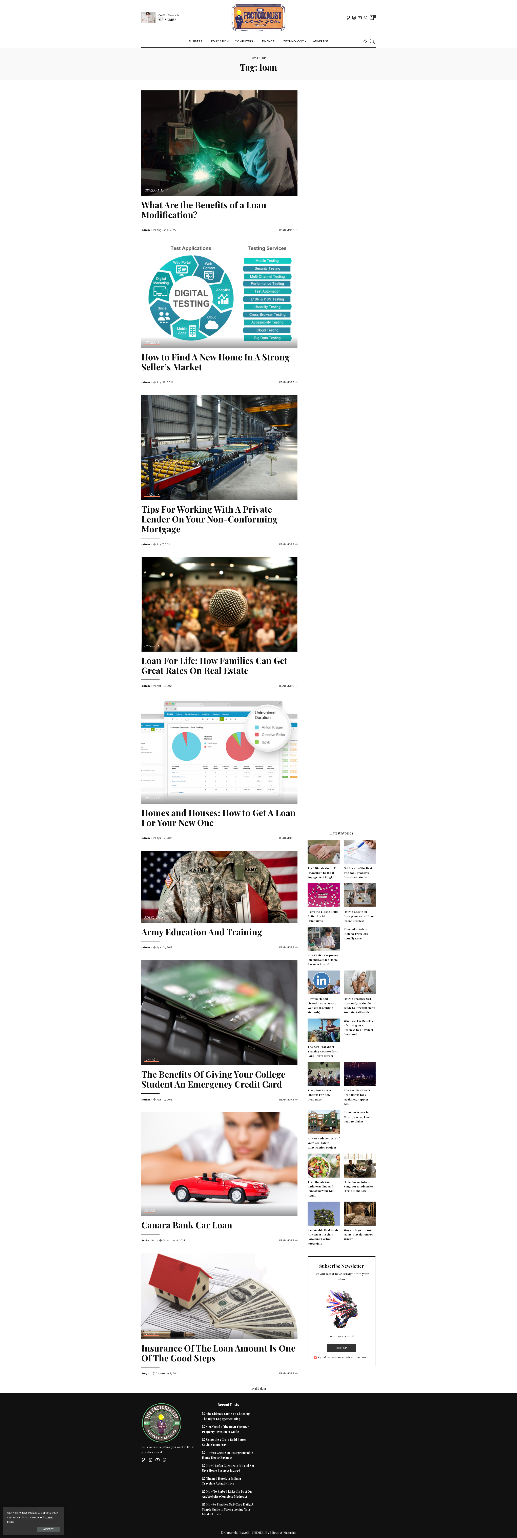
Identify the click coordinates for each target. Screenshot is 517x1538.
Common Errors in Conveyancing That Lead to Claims (357, 1116)
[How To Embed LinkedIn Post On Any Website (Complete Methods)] (323, 982)
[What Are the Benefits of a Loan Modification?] (219, 142)
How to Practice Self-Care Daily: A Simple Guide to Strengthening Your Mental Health (227, 1509)
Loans (149, 1210)
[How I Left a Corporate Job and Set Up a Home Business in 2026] (323, 938)
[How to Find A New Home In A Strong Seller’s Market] (219, 295)
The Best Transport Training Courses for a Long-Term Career (323, 1051)
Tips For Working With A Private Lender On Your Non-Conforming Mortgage (209, 519)
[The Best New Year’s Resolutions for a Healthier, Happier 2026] (360, 1073)
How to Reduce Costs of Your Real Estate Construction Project (323, 1142)
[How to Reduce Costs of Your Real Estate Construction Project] (323, 1121)
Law (164, 190)
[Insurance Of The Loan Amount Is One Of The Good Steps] (219, 1295)
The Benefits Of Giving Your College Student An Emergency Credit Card (213, 1079)
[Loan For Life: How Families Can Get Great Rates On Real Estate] (219, 604)
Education (154, 917)
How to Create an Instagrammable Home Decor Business (359, 916)
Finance (151, 1060)
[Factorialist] (258, 17)
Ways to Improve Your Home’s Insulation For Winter (358, 1234)
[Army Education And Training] (219, 886)
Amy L (145, 1373)
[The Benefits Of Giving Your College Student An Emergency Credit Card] (219, 1012)
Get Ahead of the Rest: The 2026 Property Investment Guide (358, 872)
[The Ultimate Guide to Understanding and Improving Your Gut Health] (323, 1165)
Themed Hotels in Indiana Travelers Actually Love (356, 933)
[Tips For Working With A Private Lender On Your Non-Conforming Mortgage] (219, 447)
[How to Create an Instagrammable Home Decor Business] (360, 895)
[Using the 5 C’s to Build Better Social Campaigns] (323, 895)
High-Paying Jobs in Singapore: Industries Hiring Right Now (358, 1186)
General (152, 190)
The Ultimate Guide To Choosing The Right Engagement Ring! (322, 872)
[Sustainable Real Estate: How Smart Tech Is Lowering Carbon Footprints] (323, 1213)
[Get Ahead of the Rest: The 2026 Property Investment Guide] (360, 851)
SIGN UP (341, 1348)
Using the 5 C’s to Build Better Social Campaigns (323, 916)
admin (145, 230)
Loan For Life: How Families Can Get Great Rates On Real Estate (214, 665)
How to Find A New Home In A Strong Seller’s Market (215, 362)
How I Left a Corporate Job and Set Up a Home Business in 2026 (323, 959)
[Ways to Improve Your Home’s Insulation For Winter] (360, 1213)
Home (254, 58)
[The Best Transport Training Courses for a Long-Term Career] (323, 1030)
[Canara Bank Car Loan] (219, 1163)
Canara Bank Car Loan (186, 1225)
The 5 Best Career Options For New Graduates (320, 1094)
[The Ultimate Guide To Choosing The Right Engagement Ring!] (323, 851)
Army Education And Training (201, 932)
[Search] (372, 41)
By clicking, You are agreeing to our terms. (343, 1357)
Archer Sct (148, 1240)
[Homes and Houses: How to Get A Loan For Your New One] (219, 750)
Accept (48, 1529)
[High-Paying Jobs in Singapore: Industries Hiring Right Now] (360, 1165)
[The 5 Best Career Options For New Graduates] (323, 1073)
